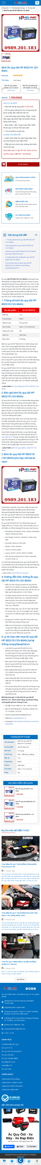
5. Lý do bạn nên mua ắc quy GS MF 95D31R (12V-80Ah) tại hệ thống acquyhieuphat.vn (18, 265)
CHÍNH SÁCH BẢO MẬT (10, 1089)
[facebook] (20, 1129)
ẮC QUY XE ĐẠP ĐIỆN (10, 1058)
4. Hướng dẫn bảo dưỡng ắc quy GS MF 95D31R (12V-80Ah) (19, 258)
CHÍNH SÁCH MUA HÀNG (11, 1079)
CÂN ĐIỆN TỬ (7, 1065)
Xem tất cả (20, 979)
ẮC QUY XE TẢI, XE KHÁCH (12, 1051)
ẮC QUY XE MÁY (8, 1055)
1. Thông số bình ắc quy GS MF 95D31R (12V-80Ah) (20, 241)
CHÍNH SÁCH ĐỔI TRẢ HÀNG (12, 1086)
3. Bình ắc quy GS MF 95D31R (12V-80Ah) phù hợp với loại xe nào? (20, 253)
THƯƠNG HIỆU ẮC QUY (10, 1044)
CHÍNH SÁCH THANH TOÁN (12, 1082)
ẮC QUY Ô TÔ (7, 1048)
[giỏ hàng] (4, 1161)
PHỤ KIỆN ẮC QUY (8, 1062)
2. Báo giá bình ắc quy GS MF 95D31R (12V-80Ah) (19, 247)
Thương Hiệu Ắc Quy (18, 8)
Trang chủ (5, 8)
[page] (27, 988)
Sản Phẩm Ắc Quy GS (20, 573)
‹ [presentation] (3, 88)
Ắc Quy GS (31, 8)
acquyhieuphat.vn (19, 718)
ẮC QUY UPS (6, 1069)
